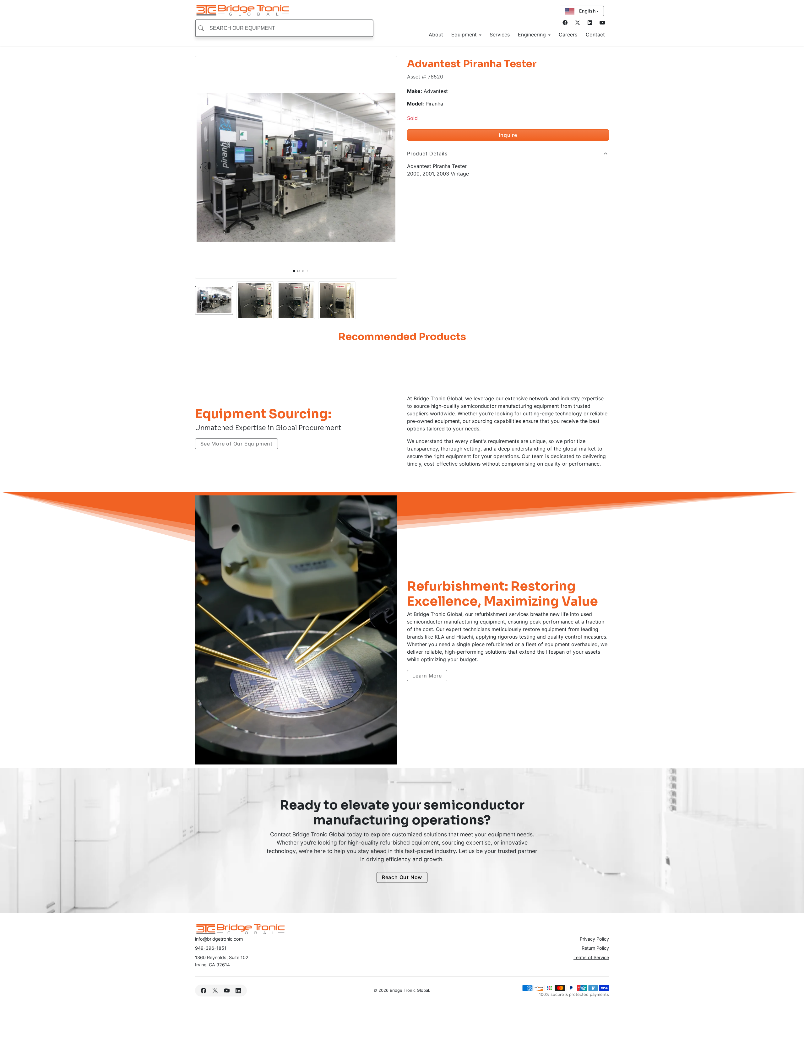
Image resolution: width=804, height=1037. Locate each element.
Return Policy (595, 948)
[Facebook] (565, 22)
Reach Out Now (402, 877)
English (586, 11)
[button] (205, 167)
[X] (215, 990)
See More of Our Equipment (236, 443)
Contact (595, 34)
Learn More (427, 675)
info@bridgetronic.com (219, 939)
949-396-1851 (210, 948)
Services (500, 34)
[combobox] (284, 28)
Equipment (464, 34)
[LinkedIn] (602, 22)
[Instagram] (590, 22)
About (436, 34)
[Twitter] (577, 22)
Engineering (532, 34)
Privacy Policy (594, 939)
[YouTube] (226, 990)
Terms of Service (591, 957)
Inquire (508, 135)
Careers (568, 34)
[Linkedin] (238, 990)
